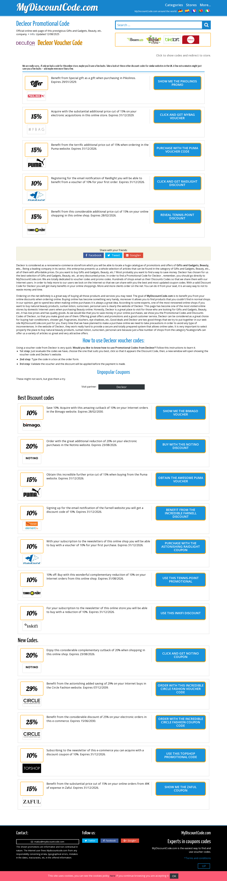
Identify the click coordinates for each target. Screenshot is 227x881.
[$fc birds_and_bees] (153, 39)
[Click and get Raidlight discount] (36, 196)
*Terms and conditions (197, 858)
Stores (191, 4)
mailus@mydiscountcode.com (48, 841)
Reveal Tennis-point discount (177, 216)
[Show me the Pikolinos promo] (36, 96)
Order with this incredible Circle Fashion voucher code (181, 688)
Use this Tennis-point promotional (180, 579)
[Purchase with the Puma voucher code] (36, 163)
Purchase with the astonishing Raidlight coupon (180, 546)
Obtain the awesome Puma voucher (180, 479)
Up (204, 866)
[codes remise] (194, 11)
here (112, 875)
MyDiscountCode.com (57, 7)
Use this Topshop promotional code (180, 755)
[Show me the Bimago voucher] (31, 426)
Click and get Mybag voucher (177, 116)
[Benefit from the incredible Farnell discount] (31, 526)
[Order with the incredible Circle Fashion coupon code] (31, 735)
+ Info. (31, 34)
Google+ (134, 255)
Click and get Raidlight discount (177, 183)
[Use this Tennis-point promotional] (31, 592)
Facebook (94, 255)
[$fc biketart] (172, 39)
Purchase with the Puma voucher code (177, 150)
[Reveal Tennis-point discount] (36, 229)
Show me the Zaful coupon (181, 788)
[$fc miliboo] (190, 39)
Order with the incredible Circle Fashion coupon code (180, 722)
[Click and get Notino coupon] (31, 668)
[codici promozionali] (208, 11)
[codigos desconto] (201, 11)
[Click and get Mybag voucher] (36, 129)
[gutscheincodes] (180, 11)
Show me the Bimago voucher (180, 412)
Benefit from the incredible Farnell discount (181, 513)
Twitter (91, 840)
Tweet (115, 255)
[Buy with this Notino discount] (31, 459)
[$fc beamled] (135, 39)
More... (205, 4)
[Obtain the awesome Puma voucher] (31, 492)
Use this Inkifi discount (181, 613)
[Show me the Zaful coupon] (31, 801)
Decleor (121, 387)
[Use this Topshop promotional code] (31, 768)
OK (174, 876)
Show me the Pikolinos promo (177, 83)
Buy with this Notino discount (180, 446)
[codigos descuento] (187, 11)
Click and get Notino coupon (180, 655)
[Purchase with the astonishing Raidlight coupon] (31, 559)
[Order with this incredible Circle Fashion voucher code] (31, 701)
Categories (174, 4)
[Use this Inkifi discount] (31, 626)
